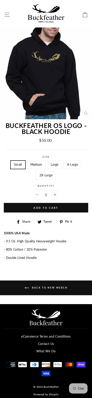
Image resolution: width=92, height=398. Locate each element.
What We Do (46, 351)
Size (46, 156)
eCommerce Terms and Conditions (46, 336)
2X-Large (46, 175)
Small (18, 164)
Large (55, 164)
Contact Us (46, 344)
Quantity (46, 185)
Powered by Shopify (46, 394)
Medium (36, 164)
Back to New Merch (49, 287)
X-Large (72, 164)
